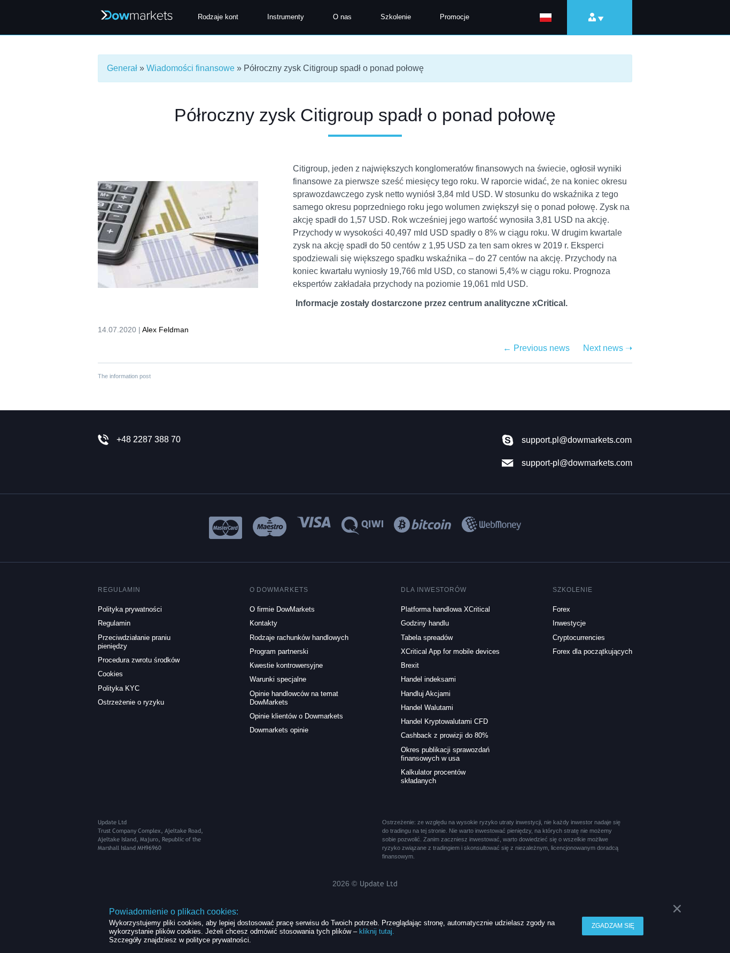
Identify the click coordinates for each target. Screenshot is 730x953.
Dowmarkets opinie (279, 730)
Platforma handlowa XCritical (445, 609)
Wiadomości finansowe (190, 68)
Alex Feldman (165, 329)
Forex (561, 609)
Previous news (536, 348)
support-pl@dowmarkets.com (577, 463)
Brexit (410, 665)
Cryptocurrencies (579, 638)
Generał (122, 68)
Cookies (110, 674)
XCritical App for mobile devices (450, 651)
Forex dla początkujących (592, 651)
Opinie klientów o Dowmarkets (296, 716)
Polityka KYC (118, 688)
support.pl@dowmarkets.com (577, 439)
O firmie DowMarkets (282, 609)
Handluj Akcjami (426, 694)
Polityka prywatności (130, 609)
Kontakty (263, 623)
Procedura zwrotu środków (139, 660)
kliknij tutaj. (376, 931)
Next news (607, 348)
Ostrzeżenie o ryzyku (131, 702)
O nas (342, 17)
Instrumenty (285, 17)
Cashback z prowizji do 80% (444, 735)
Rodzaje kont (218, 17)
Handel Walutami (427, 708)
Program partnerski (279, 651)
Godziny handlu (425, 623)
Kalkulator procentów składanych (433, 776)
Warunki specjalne (278, 679)
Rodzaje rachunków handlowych (299, 638)
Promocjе (454, 17)
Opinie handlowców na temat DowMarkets (294, 698)
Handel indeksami (428, 679)
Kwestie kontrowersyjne (286, 665)
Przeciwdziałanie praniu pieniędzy (134, 642)
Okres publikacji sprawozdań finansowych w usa (445, 754)
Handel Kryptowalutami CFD (444, 721)
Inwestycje (569, 623)
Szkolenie (395, 17)
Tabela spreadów (427, 638)
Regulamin (114, 623)
